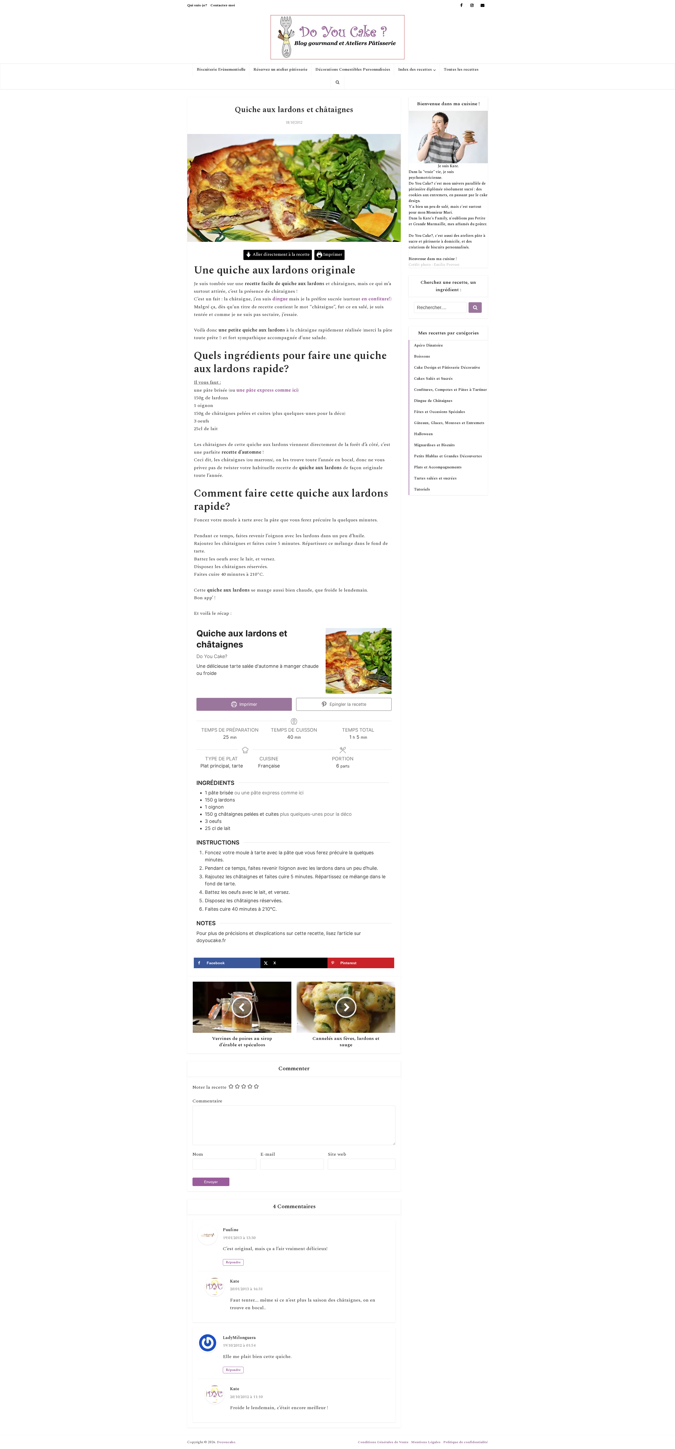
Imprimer (332, 254)
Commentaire (207, 1101)
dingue (280, 299)
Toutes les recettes (461, 69)
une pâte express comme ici (267, 390)
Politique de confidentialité (465, 1442)
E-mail (267, 1154)
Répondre (233, 1262)
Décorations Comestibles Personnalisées (352, 69)
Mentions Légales (426, 1442)
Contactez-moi (222, 5)
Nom (197, 1154)
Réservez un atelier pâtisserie (280, 69)
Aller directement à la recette (281, 254)
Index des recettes (415, 69)
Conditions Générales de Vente (383, 1442)
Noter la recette (209, 1087)
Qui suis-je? (197, 5)
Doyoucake (226, 1442)
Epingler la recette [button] (347, 704)
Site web (337, 1154)
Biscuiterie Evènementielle (221, 69)
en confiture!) (376, 299)
